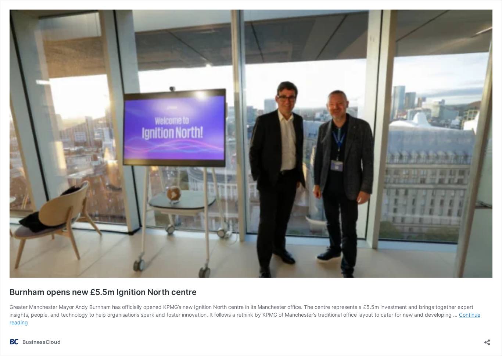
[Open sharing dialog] (487, 340)
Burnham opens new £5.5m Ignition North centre (103, 292)
